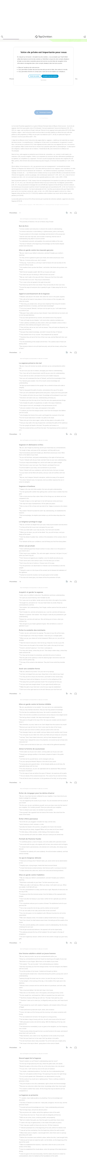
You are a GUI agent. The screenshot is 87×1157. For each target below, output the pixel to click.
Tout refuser (43, 45)
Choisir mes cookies (34, 41)
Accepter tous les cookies (50, 41)
